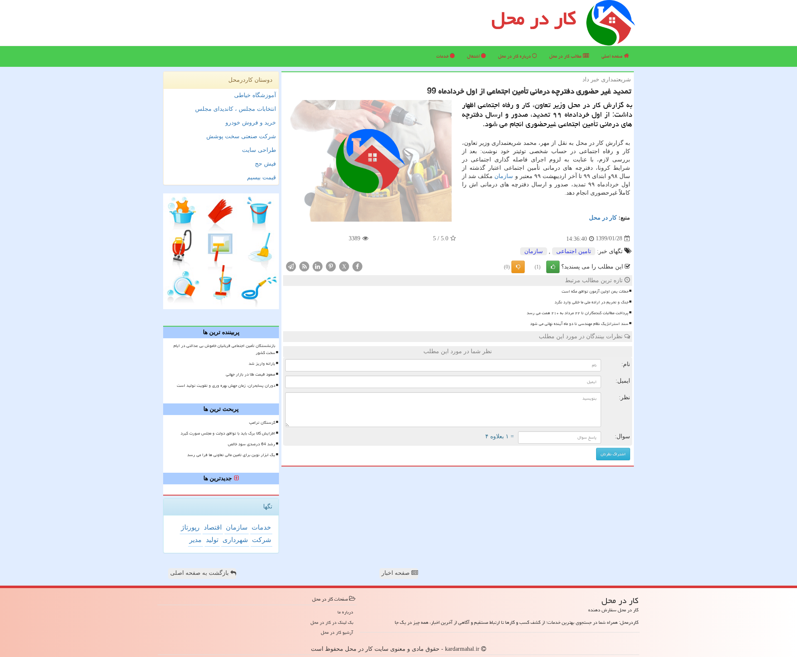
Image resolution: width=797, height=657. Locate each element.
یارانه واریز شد (262, 363)
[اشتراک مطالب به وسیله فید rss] (304, 266)
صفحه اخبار (396, 573)
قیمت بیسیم (261, 177)
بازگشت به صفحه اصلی (200, 573)
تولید (212, 539)
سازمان (503, 176)
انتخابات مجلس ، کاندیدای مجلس (235, 109)
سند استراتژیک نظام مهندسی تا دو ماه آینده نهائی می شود (579, 324)
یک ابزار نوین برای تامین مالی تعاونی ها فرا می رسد (231, 455)
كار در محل (603, 218)
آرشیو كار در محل (337, 632)
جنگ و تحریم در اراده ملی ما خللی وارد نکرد (591, 302)
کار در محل (533, 18)
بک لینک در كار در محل (331, 622)
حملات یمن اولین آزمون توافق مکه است (595, 291)
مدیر (195, 539)
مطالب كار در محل (566, 56)
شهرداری (235, 539)
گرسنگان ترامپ (262, 422)
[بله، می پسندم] (553, 267)
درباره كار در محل (515, 56)
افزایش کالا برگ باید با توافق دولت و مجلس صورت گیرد (228, 433)
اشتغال (474, 56)
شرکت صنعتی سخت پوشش (241, 136)
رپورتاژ (190, 527)
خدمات (443, 56)
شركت (261, 539)
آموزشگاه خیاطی (255, 95)
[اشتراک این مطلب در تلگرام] (291, 266)
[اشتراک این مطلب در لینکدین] (317, 266)
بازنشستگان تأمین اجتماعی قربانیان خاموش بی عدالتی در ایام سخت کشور (224, 349)
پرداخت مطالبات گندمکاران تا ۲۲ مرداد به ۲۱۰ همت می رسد (577, 313)
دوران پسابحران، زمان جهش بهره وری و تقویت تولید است (226, 385)
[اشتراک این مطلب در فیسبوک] (357, 266)
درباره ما (345, 612)
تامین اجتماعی (573, 251)
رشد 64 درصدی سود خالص (251, 444)
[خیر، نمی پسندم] (518, 267)
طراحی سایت (259, 150)
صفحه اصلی (612, 56)
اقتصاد (213, 527)
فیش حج (265, 164)
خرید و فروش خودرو (250, 123)
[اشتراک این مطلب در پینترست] (331, 266)
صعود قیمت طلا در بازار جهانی (250, 374)
